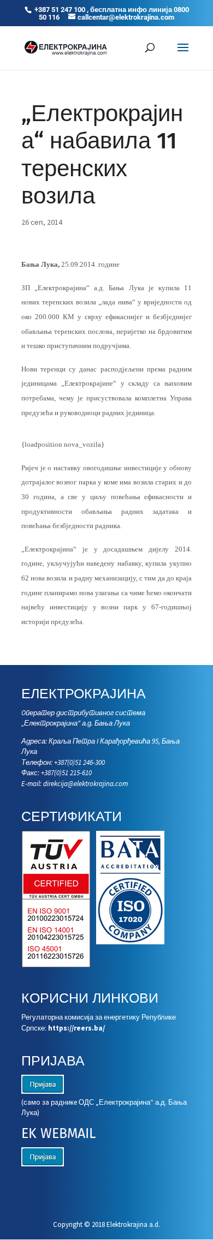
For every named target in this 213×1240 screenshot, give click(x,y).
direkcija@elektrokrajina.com (85, 783)
